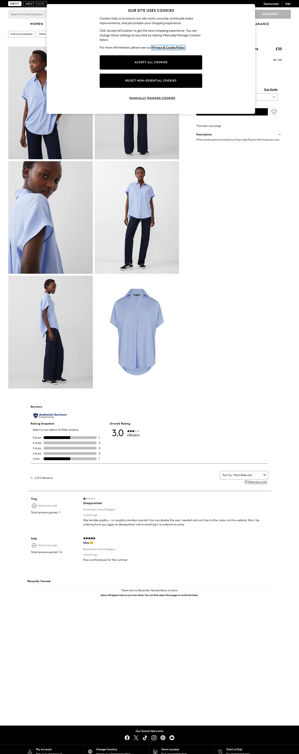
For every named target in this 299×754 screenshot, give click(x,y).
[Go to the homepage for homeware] (35, 3)
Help (287, 3)
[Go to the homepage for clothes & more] (15, 3)
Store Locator (271, 3)
